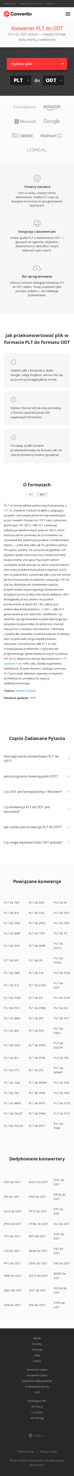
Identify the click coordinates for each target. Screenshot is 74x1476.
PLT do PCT (61, 1018)
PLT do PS (61, 933)
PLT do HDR (37, 1093)
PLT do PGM (12, 998)
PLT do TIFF (37, 933)
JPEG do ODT (12, 1224)
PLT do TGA (12, 1082)
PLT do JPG (11, 913)
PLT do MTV (37, 1103)
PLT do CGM (37, 985)
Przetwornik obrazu (37, 1386)
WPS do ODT (37, 1236)
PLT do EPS (61, 913)
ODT (42, 494)
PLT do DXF (37, 902)
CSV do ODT (12, 1251)
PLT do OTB (62, 1103)
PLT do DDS (12, 1045)
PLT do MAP (12, 1018)
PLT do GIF (11, 960)
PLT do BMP (12, 933)
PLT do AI (60, 902)
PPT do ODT (12, 1263)
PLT (31, 494)
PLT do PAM (37, 1113)
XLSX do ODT (13, 1211)
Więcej (49, 3)
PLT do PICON (13, 1126)
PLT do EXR (61, 1082)
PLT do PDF (12, 902)
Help (37, 1355)
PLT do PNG (12, 923)
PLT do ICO (11, 985)
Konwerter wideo (37, 1369)
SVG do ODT (37, 1305)
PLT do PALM (13, 1113)
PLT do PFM (37, 1058)
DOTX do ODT (38, 1275)
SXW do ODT (12, 1305)
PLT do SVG (36, 913)
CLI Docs (37, 1412)
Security (37, 1344)
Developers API (37, 1401)
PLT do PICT (37, 1126)
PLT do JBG (11, 1030)
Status (37, 1361)
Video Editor (10, 3)
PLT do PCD (62, 1113)
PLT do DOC (12, 945)
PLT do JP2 (36, 1070)
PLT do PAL (61, 1058)
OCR (37, 1392)
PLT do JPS (11, 1058)
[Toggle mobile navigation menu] (67, 14)
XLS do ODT (62, 1224)
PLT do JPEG (37, 923)
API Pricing (37, 1418)
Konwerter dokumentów (37, 1381)
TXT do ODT (12, 1236)
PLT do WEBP (38, 1082)
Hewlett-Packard (25, 690)
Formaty (37, 1349)
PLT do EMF (12, 973)
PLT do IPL (36, 960)
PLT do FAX (11, 1093)
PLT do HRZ (62, 1093)
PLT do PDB (62, 973)
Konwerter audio (37, 1375)
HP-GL (8, 510)
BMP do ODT (12, 1275)
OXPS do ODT (38, 1263)
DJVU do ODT (13, 1290)
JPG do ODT (12, 1196)
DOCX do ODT (38, 1182)
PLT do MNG (12, 1103)
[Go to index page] (18, 13)
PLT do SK (36, 998)
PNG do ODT (37, 1196)
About (37, 1338)
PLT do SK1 (36, 1030)
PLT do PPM (37, 1045)
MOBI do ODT (38, 1251)
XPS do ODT (62, 1263)
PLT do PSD (62, 923)
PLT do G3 (61, 1008)
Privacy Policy (48, 1451)
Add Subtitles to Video (31, 3)
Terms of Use (25, 1451)
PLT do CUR (62, 998)
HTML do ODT (38, 1224)
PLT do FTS (11, 1070)
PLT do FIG (36, 973)
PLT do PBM (37, 1008)
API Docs (37, 1406)
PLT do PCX (11, 1008)
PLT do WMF (37, 945)
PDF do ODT (12, 1182)
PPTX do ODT (38, 1211)
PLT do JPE (36, 1018)
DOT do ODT (37, 1290)
